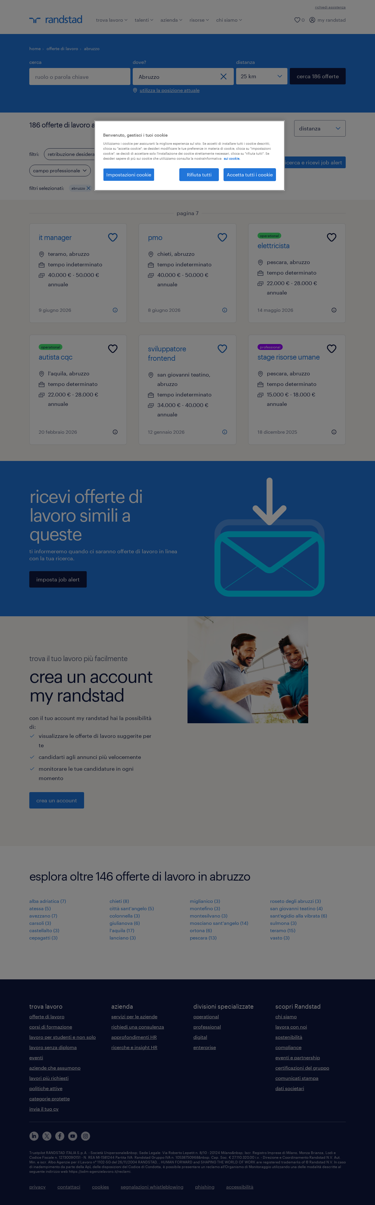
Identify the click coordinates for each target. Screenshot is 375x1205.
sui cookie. (232, 158)
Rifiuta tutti (199, 174)
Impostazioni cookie (128, 174)
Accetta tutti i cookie (250, 174)
